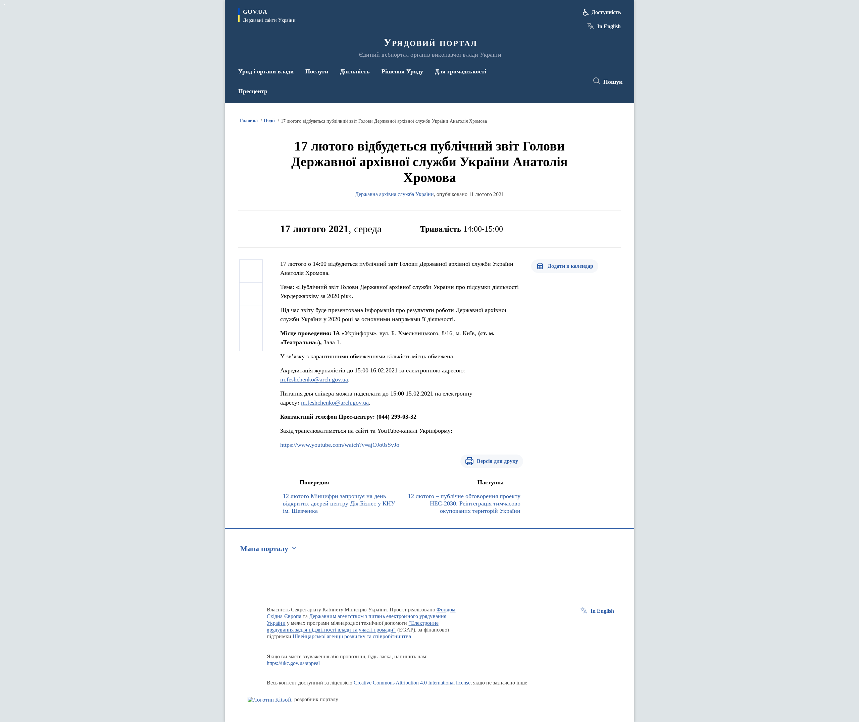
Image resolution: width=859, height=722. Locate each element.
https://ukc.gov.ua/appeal (293, 663)
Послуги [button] (316, 71)
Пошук (612, 81)
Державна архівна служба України (394, 194)
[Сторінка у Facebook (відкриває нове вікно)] (553, 81)
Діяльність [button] (355, 71)
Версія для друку (497, 461)
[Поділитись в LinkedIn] (251, 339)
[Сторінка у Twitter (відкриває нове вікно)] (565, 81)
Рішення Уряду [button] (402, 71)
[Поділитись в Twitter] (251, 294)
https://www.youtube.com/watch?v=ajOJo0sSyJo (339, 444)
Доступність (606, 12)
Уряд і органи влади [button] (266, 71)
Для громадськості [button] (460, 71)
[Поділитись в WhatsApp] (251, 316)
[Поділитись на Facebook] (251, 271)
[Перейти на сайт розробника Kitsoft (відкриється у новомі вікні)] (269, 700)
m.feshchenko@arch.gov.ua (314, 379)
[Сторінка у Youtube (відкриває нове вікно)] (577, 81)
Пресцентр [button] (252, 91)
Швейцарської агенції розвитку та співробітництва (352, 636)
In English (609, 26)
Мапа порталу (264, 548)
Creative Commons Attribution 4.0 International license (412, 682)
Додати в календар (570, 266)
